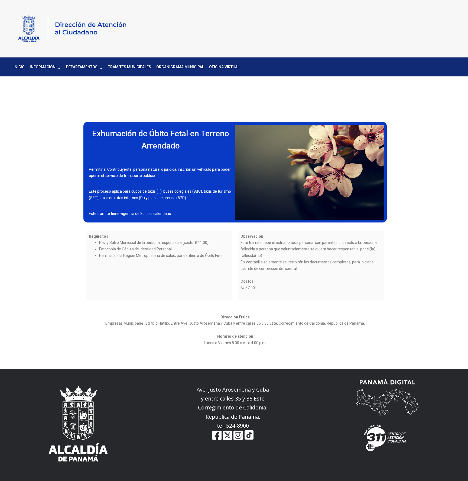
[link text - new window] (238, 438)
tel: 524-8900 (233, 425)
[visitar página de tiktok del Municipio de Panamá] (248, 438)
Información (43, 67)
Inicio (19, 67)
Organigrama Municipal (180, 67)
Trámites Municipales (129, 67)
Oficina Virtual (224, 67)
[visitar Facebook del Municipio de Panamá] (217, 438)
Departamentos (82, 67)
